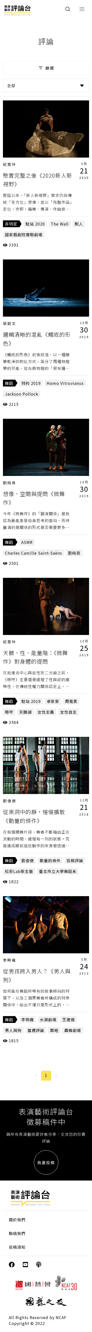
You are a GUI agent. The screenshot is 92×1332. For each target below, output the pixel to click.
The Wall (60, 224)
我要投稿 (46, 1162)
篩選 (49, 68)
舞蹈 (9, 383)
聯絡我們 (17, 1233)
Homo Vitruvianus (65, 383)
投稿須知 (17, 1247)
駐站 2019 (31, 701)
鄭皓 (54, 1030)
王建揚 (68, 1019)
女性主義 (46, 712)
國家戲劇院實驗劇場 (23, 234)
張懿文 (9, 323)
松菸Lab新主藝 (19, 871)
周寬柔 (71, 701)
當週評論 (35, 1030)
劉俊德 (9, 800)
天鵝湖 (25, 712)
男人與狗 (13, 1030)
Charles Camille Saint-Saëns (33, 553)
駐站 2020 (35, 224)
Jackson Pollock (21, 394)
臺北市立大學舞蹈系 (58, 871)
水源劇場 (48, 1019)
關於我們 (17, 1220)
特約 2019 (31, 383)
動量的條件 (50, 860)
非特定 (11, 224)
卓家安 (53, 701)
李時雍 (9, 960)
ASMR (27, 542)
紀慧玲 (9, 164)
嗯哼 (9, 712)
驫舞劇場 (72, 1030)
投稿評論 (74, 860)
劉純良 (9, 482)
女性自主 (68, 712)
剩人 (79, 224)
